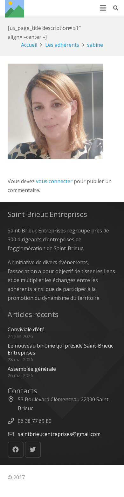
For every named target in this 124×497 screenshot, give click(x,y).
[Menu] (103, 8)
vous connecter (54, 181)
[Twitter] (33, 450)
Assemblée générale (32, 368)
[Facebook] (16, 450)
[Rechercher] (115, 8)
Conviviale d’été (26, 329)
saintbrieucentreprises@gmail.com (59, 434)
